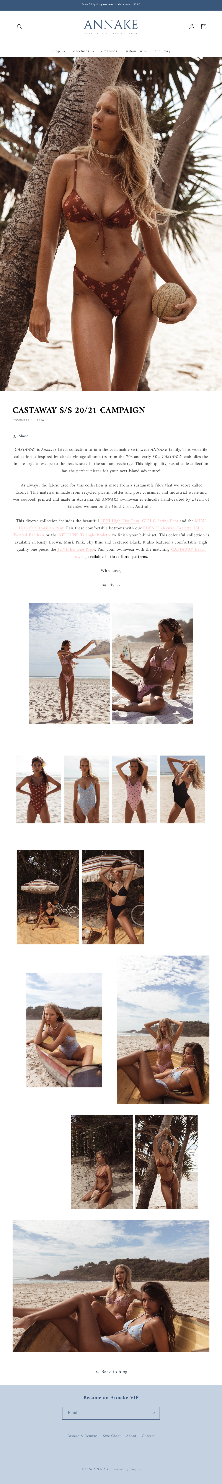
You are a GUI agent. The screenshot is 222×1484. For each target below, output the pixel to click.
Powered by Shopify (126, 1469)
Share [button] (23, 436)
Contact (148, 1436)
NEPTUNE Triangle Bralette (84, 535)
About (131, 1436)
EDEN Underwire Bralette (167, 528)
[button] (20, 27)
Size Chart (112, 1436)
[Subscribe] (154, 1413)
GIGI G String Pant (160, 521)
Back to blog (114, 1372)
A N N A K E (103, 1469)
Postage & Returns (82, 1436)
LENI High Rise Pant (119, 521)
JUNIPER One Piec (75, 550)
